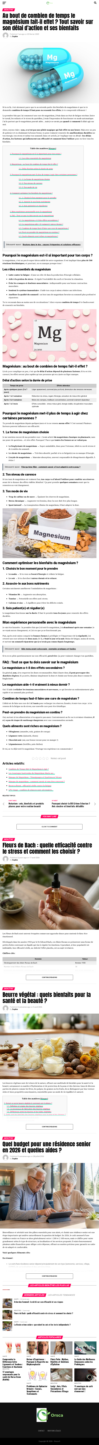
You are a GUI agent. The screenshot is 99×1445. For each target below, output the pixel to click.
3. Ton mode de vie (28, 187)
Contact (41, 1430)
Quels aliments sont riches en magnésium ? (38, 236)
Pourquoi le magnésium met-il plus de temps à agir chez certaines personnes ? (43, 174)
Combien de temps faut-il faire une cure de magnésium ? (44, 228)
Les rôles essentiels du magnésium (35, 158)
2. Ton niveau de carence (30, 183)
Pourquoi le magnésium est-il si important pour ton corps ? (35, 153)
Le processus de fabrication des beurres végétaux (28, 1109)
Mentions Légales (54, 1430)
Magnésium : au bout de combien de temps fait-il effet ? (34, 164)
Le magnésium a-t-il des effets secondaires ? (39, 220)
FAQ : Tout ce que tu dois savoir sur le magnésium (32, 215)
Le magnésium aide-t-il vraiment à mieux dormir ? (41, 224)
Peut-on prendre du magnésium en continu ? (39, 232)
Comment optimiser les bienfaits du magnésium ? (31, 193)
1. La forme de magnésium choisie (34, 179)
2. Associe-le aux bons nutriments (34, 201)
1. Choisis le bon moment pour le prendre (37, 197)
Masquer (52, 148)
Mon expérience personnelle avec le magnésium (31, 211)
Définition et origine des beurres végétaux (25, 1106)
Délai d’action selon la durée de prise (36, 168)
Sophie (15, 36)
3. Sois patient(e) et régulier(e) (33, 205)
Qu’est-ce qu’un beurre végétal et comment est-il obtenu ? (28, 1103)
